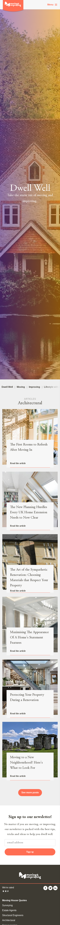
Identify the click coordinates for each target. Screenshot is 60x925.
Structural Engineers (12, 915)
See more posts (30, 792)
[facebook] (45, 889)
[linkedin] (55, 889)
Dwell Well (7, 387)
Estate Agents (9, 910)
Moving (21, 387)
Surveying (7, 905)
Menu (50, 4)
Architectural (8, 920)
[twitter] (50, 889)
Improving (34, 387)
